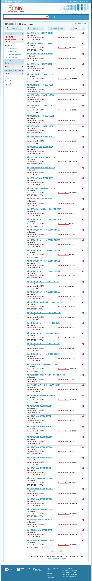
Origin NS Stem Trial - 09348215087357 (40, 126)
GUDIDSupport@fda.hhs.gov (56, 559)
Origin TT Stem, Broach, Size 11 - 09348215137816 (43, 323)
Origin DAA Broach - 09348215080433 (40, 406)
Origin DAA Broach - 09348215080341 (39, 499)
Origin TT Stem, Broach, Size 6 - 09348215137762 (43, 240)
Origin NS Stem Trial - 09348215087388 (40, 95)
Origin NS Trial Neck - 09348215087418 (40, 64)
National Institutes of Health (69, 572)
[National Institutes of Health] (5, 1)
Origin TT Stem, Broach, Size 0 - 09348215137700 (43, 292)
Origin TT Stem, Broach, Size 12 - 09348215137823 (44, 313)
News (66, 17)
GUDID (15, 8)
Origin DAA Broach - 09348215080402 (39, 437)
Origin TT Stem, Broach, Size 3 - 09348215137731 (43, 261)
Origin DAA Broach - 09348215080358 (40, 489)
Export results (80, 24)
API (70, 17)
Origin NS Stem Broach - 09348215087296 (41, 188)
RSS (48, 572)
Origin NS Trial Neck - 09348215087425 (40, 54)
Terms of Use (50, 577)
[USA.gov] (38, 570)
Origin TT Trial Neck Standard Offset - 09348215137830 (45, 302)
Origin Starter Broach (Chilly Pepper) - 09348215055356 (46, 375)
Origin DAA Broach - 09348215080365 (40, 478)
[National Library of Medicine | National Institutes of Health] (8, 570)
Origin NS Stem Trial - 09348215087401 (40, 74)
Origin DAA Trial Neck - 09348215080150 (40, 509)
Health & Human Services (69, 576)
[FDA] (71, 1)
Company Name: (32, 37)
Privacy (49, 575)
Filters (14, 28)
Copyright (49, 573)
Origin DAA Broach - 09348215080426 (39, 416)
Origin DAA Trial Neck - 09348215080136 (40, 530)
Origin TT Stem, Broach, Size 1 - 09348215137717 (43, 282)
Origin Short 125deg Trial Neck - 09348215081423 (44, 385)
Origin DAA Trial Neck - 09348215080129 (40, 540)
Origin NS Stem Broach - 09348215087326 (41, 157)
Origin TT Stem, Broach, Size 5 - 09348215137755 (43, 354)
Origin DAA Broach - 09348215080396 (40, 447)
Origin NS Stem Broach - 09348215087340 (41, 137)
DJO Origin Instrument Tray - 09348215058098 (42, 364)
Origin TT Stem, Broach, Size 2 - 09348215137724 (43, 271)
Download (76, 17)
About (61, 17)
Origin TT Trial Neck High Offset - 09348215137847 (44, 209)
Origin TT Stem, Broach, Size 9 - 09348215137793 (43, 333)
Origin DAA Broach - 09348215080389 (40, 458)
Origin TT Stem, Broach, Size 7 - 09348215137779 (43, 344)
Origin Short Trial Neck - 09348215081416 (41, 396)
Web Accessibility (67, 568)
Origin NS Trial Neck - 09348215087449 (40, 33)
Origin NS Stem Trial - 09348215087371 (40, 106)
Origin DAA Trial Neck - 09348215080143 (40, 520)
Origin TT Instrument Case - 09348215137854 (42, 199)
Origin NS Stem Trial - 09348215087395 (40, 85)
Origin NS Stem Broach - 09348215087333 (41, 147)
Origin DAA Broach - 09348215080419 (39, 427)
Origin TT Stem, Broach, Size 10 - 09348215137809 (44, 219)
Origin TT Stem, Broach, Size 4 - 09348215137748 (43, 250)
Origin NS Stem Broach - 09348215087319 (41, 168)
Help (82, 17)
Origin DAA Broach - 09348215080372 (39, 468)
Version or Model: (63, 37)
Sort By (35, 28)
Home (56, 17)
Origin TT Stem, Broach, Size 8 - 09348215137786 (43, 230)
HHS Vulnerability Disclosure (69, 570)
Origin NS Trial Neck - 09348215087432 (40, 43)
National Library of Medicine (16, 1)
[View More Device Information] (83, 33)
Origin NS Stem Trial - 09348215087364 (40, 116)
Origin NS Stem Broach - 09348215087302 (41, 178)
